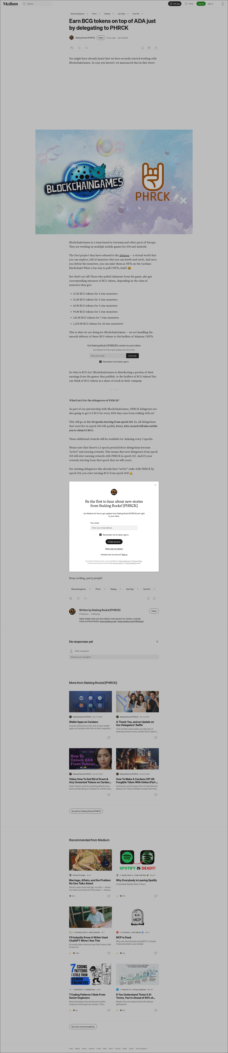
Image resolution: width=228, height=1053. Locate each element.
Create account (114, 542)
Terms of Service (124, 561)
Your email (94, 523)
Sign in (124, 554)
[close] (155, 485)
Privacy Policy (137, 561)
